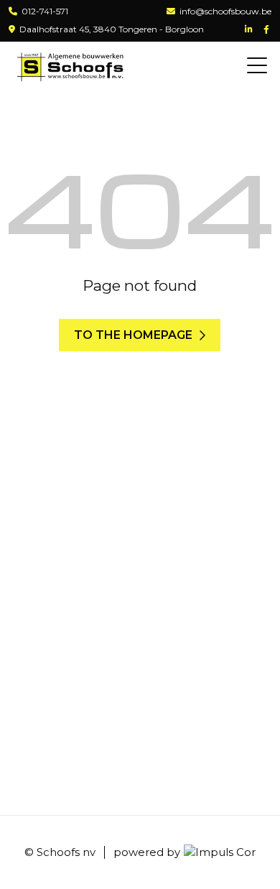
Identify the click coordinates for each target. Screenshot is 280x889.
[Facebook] (267, 30)
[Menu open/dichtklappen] (257, 66)
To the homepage (133, 335)
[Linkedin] (250, 30)
